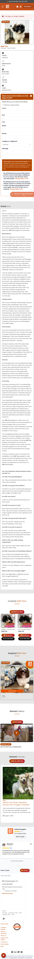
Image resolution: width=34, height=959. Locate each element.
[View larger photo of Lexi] (30, 615)
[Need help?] (3, 955)
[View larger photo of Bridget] (13, 615)
